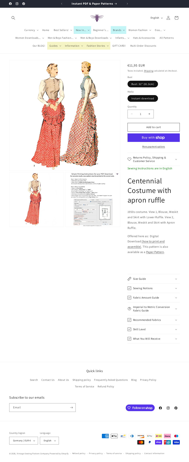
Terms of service (114, 453)
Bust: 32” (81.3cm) (142, 84)
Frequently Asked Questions (111, 379)
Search (34, 379)
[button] (13, 18)
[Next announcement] (127, 3)
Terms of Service (84, 386)
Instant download (142, 98)
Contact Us (47, 379)
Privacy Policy (148, 379)
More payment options (153, 146)
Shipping (148, 70)
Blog (134, 379)
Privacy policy (96, 453)
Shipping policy (82, 379)
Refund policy (78, 453)
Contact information (154, 453)
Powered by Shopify (59, 453)
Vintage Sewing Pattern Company (33, 453)
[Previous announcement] (62, 3)
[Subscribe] (71, 407)
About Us (63, 379)
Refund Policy (106, 386)
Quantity (132, 106)
